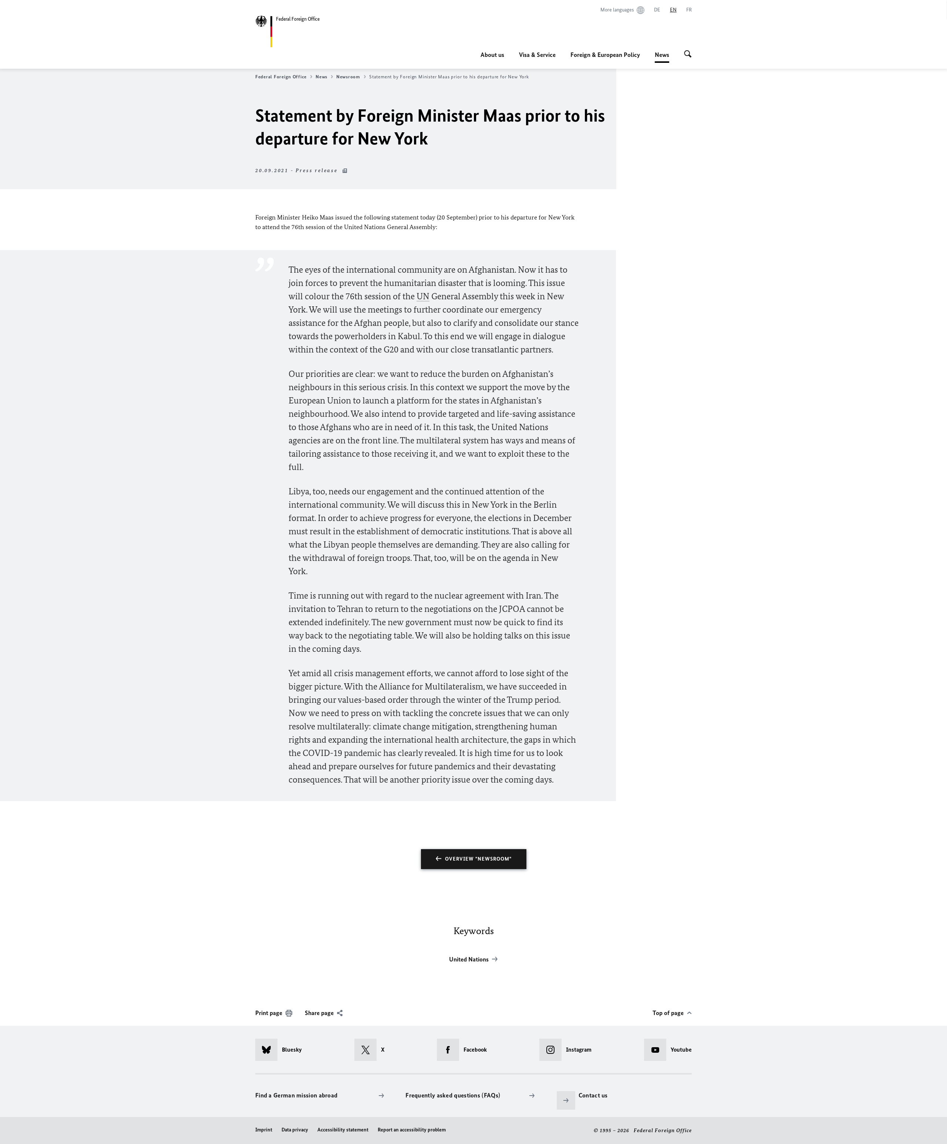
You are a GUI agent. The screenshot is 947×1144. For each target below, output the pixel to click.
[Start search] (688, 55)
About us (492, 54)
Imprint (263, 1130)
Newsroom (348, 76)
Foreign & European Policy (605, 54)
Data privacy (295, 1130)
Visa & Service (537, 54)
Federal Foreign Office (281, 76)
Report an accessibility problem (412, 1130)
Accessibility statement (342, 1130)
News (662, 57)
